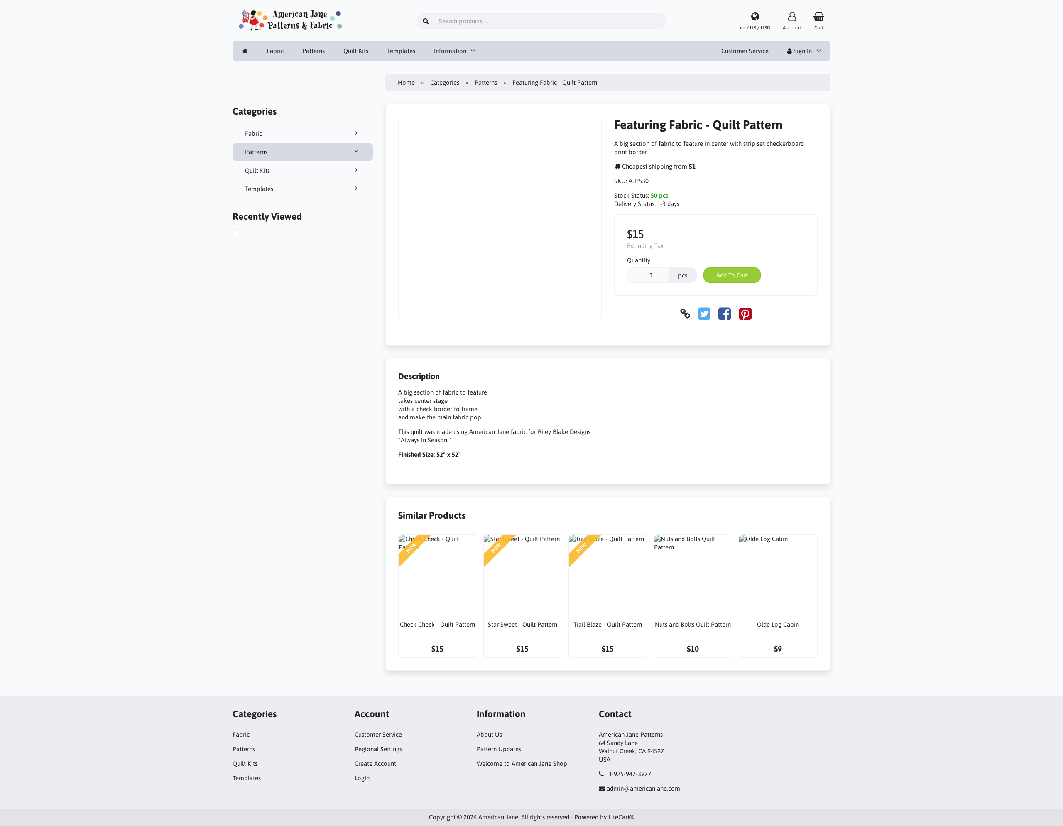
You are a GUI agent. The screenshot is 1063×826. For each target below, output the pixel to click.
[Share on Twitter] (704, 313)
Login (362, 778)
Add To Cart (732, 275)
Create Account (375, 763)
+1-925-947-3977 (628, 773)
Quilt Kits (355, 50)
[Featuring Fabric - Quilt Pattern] (244, 233)
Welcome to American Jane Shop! (523, 763)
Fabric (275, 50)
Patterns (313, 50)
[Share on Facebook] (724, 313)
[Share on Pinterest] (745, 313)
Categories (444, 82)
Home (406, 82)
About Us (489, 734)
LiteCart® (621, 817)
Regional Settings (378, 748)
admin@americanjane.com (643, 788)
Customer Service (745, 50)
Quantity (638, 260)
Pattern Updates (499, 748)
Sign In (802, 50)
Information (450, 50)
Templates (401, 50)
